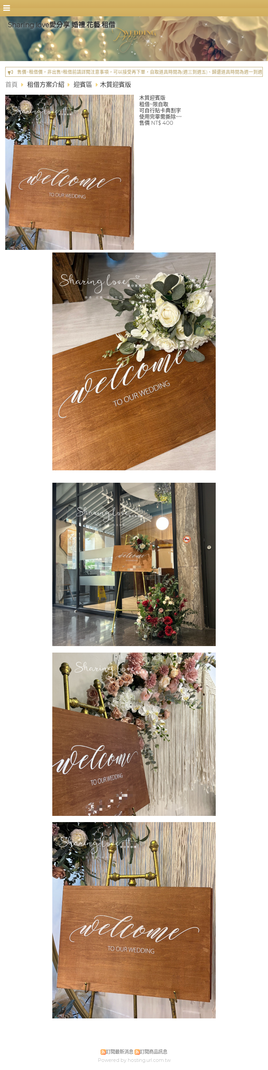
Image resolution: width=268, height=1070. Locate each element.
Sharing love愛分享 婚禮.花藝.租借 (61, 25)
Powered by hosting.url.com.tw (134, 1060)
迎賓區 (83, 85)
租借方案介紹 (46, 85)
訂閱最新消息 (119, 1052)
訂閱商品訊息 (153, 1052)
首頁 (11, 85)
